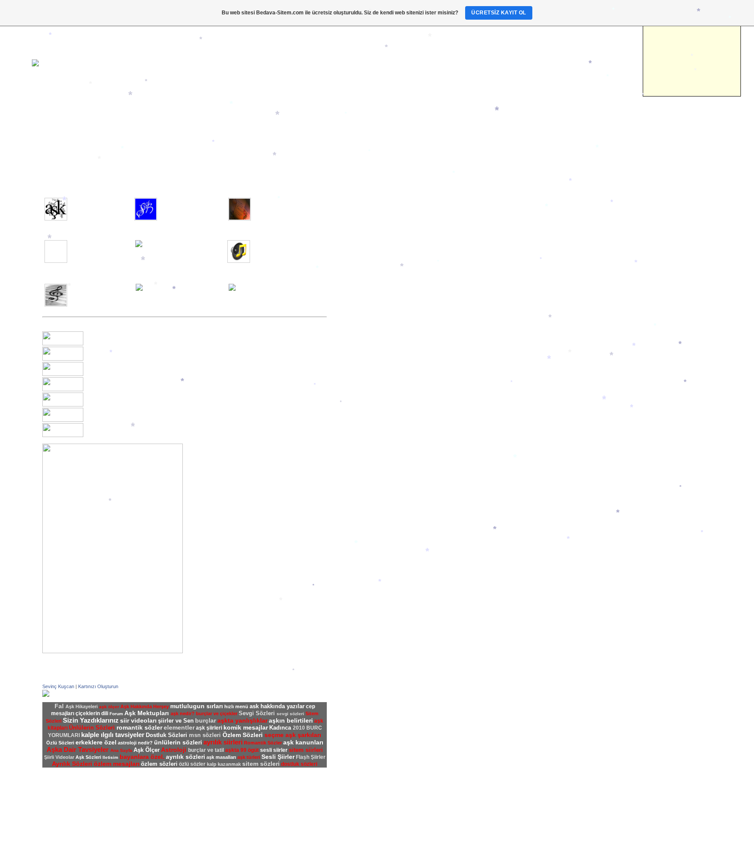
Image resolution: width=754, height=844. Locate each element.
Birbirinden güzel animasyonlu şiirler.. (94, 246)
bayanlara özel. (142, 756)
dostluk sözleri (299, 764)
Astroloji (53, 148)
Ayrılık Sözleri (363, 354)
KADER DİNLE (101, 374)
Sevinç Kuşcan (58, 686)
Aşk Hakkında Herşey (373, 245)
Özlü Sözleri (360, 403)
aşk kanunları (303, 742)
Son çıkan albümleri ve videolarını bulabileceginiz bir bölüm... (101, 293)
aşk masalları (221, 757)
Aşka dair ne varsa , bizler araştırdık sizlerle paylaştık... (98, 207)
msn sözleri (206, 735)
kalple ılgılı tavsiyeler (112, 734)
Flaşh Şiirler (360, 318)
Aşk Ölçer (358, 264)
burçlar (205, 720)
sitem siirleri (306, 750)
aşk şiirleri (209, 728)
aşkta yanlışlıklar (242, 720)
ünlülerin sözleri (178, 742)
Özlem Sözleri (363, 360)
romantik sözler (139, 727)
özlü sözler (192, 764)
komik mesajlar (245, 727)
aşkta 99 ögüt (242, 750)
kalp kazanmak (224, 764)
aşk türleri (248, 757)
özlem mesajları (117, 763)
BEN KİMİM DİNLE (105, 389)
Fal (46, 154)
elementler (179, 727)
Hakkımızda (360, 203)
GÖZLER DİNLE (102, 405)
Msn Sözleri (360, 390)
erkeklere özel (96, 742)
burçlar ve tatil (206, 750)
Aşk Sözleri (360, 347)
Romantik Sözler (366, 372)
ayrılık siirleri (223, 742)
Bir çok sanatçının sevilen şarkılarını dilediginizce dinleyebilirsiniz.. (284, 249)
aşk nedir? (183, 713)
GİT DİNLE (96, 435)
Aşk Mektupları (364, 258)
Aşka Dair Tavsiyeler (372, 270)
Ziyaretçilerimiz (62, 135)
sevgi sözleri (290, 713)
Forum (354, 216)
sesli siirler (274, 750)
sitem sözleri (261, 763)
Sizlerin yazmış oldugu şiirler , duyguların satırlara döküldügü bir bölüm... (192, 207)
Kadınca (53, 141)
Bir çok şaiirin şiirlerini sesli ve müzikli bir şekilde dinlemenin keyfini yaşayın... (190, 252)
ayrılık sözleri (185, 756)
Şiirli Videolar (362, 324)
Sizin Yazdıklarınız (368, 306)
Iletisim (52, 129)
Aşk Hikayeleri (364, 276)
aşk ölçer (109, 706)
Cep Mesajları (363, 409)
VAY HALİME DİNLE (107, 344)
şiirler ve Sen (362, 299)
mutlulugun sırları (196, 706)
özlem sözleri (159, 764)
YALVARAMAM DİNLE (110, 359)
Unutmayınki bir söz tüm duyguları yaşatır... (283, 204)
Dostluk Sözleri (364, 384)
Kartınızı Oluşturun (98, 686)
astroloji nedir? (135, 742)
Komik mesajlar (365, 415)
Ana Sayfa (56, 117)
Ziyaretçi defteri (365, 222)
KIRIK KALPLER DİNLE (112, 420)
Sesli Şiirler (360, 312)
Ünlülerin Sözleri (366, 396)
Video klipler (58, 123)
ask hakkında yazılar (277, 706)
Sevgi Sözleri (362, 378)
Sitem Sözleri (362, 366)
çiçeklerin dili (91, 713)
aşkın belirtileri (291, 720)
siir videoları (138, 720)
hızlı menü (236, 706)
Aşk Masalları (363, 251)
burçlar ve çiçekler (216, 713)
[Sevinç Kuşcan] (45, 695)
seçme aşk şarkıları (292, 734)
